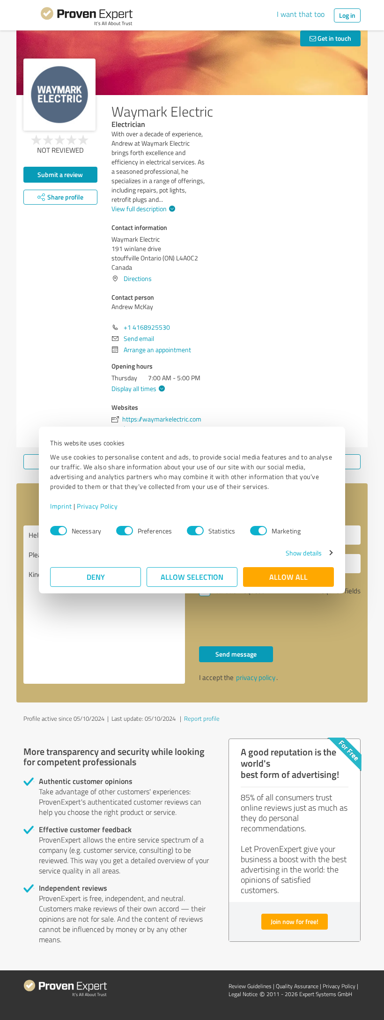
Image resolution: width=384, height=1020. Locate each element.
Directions (138, 278)
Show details (304, 552)
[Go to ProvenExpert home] (87, 18)
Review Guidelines (250, 986)
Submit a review (60, 174)
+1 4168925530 (147, 327)
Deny (96, 576)
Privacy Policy (97, 506)
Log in (347, 15)
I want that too (301, 14)
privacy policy (255, 677)
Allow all (288, 576)
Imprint (61, 506)
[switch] (124, 530)
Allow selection (192, 576)
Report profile (202, 718)
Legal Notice (243, 994)
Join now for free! (294, 921)
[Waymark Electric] (59, 94)
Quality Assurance (297, 986)
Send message (236, 654)
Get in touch (333, 38)
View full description (139, 208)
